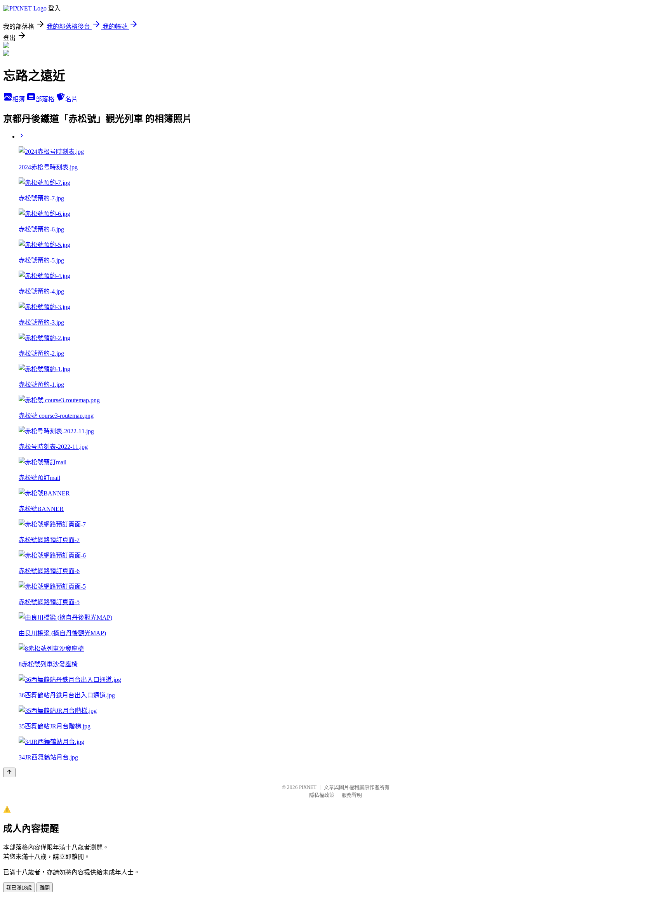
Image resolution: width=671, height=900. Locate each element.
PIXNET (307, 787)
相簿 (19, 99)
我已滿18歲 (19, 888)
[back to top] (9, 772)
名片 (71, 99)
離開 (45, 888)
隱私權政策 (321, 795)
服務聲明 (352, 795)
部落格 (46, 99)
